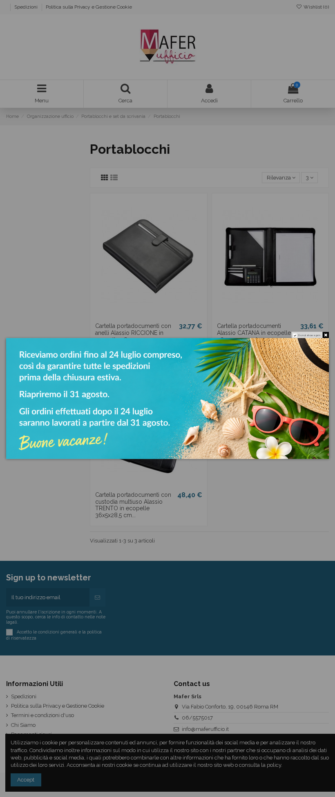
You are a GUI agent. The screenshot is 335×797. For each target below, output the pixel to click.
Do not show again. (309, 335)
